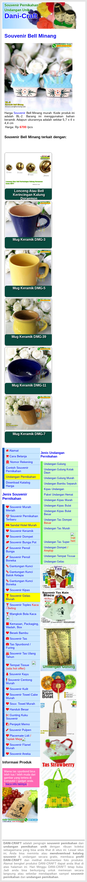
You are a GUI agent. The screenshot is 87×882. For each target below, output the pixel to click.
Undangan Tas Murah (57, 528)
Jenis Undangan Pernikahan (52, 454)
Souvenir (19, 113)
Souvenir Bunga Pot (23, 542)
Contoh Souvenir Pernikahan (17, 469)
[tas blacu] (58, 625)
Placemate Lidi (19, 735)
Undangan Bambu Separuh (60, 483)
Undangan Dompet (55, 547)
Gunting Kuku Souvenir (17, 716)
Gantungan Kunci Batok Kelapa (19, 573)
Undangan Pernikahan (21, 476)
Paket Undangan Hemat (58, 494)
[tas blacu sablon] (58, 735)
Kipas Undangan (54, 489)
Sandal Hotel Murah (23, 525)
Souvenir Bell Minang (30, 36)
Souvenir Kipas (20, 590)
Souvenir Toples (20, 604)
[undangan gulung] (58, 670)
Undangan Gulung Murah (59, 478)
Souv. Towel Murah (22, 703)
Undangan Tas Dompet (58, 519)
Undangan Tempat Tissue (59, 556)
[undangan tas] (58, 589)
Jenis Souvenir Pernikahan (14, 496)
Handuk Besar (19, 709)
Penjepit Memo (20, 724)
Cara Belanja (18, 456)
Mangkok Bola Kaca (23, 614)
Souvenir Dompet (21, 536)
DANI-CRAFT (57, 866)
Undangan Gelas (54, 561)
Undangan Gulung (55, 464)
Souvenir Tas (18, 638)
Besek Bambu (19, 633)
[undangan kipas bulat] (58, 699)
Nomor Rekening (21, 462)
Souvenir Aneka (20, 753)
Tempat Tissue (19, 665)
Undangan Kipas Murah (58, 500)
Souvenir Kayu (19, 674)
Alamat (14, 450)
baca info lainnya (16, 784)
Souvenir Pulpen (20, 730)
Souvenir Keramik (21, 530)
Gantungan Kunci (21, 566)
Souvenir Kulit (19, 689)
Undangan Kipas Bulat (57, 505)
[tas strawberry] (58, 767)
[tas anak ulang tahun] (58, 807)
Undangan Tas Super (56, 541)
